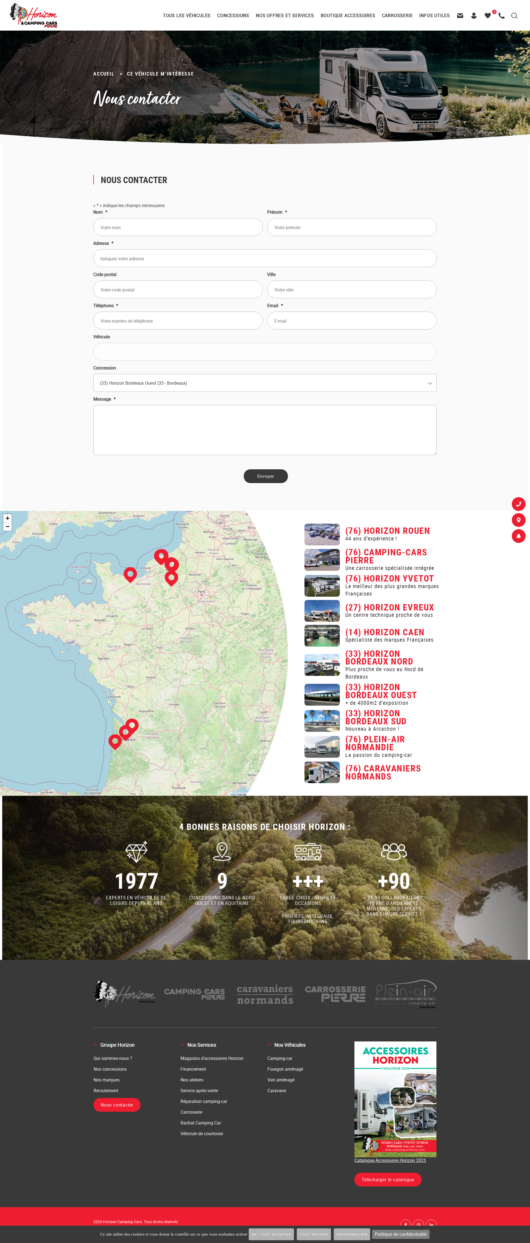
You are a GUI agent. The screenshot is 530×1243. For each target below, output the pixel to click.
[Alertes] (519, 537)
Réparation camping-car (204, 1101)
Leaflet (233, 794)
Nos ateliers (192, 1080)
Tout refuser (314, 1234)
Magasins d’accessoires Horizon (212, 1058)
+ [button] (7, 518)
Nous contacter (117, 1105)
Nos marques (107, 1080)
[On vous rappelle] (519, 505)
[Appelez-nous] (503, 15)
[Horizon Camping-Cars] (33, 15)
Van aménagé (281, 1080)
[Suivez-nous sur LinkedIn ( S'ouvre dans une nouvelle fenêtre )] (431, 1225)
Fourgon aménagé (285, 1069)
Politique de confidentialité (401, 1234)
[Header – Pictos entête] (475, 15)
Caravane (276, 1090)
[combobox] (265, 383)
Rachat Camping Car (201, 1123)
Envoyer (265, 476)
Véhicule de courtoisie (202, 1134)
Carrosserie (191, 1112)
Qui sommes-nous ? (113, 1058)
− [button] (7, 526)
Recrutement (106, 1090)
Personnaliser (351, 1234)
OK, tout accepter (271, 1234)
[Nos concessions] (519, 521)
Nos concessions (110, 1069)
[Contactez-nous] (461, 15)
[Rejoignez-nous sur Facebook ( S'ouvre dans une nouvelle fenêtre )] (405, 1225)
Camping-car (279, 1058)
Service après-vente (199, 1090)
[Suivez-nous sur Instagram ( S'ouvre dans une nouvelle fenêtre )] (418, 1225)
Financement (193, 1069)
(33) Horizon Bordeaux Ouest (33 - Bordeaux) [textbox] (143, 383)
